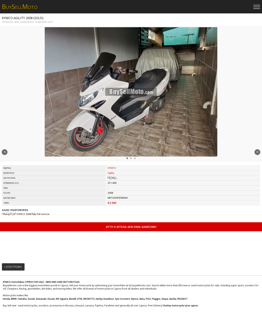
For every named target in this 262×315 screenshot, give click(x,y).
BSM (20, 6)
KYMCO (112, 168)
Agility (111, 173)
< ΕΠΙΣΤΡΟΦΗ (13, 267)
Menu (256, 7)
